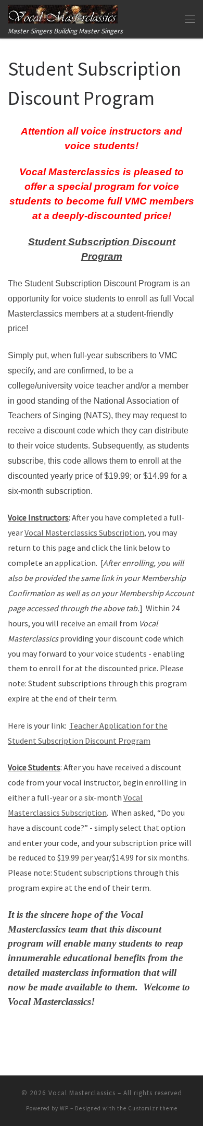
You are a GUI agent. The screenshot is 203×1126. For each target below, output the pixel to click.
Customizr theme (152, 1108)
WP (64, 1108)
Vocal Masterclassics (82, 1092)
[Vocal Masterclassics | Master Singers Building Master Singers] (63, 12)
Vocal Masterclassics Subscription (84, 532)
